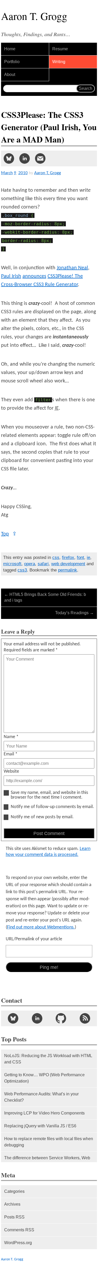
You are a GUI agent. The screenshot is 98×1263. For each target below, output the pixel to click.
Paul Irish (11, 276)
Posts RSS (14, 1217)
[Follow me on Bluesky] (13, 1018)
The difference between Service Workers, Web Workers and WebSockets (47, 1161)
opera (29, 563)
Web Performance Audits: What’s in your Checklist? (41, 1097)
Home (9, 49)
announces (34, 276)
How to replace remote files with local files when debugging (48, 1141)
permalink (67, 570)
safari (43, 563)
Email (11, 754)
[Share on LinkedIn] (24, 158)
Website (11, 771)
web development (68, 563)
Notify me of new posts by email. (42, 817)
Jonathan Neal (72, 268)
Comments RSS (19, 1230)
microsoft (12, 563)
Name (11, 736)
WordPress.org (18, 1242)
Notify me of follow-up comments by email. (52, 807)
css (55, 557)
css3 (22, 570)
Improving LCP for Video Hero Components (44, 1113)
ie (88, 557)
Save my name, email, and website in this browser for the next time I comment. (49, 795)
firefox (68, 557)
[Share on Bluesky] (9, 158)
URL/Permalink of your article (34, 939)
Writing (58, 61)
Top (9, 534)
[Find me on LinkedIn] (37, 1018)
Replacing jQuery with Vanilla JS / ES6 (40, 1126)
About (9, 74)
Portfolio (12, 61)
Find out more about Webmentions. (41, 927)
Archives (12, 1204)
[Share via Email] (40, 158)
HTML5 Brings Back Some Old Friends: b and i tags (45, 597)
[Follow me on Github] (61, 1018)
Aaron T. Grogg (12, 1259)
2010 (23, 173)
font (80, 557)
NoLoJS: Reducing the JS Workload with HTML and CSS (48, 1058)
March (7, 173)
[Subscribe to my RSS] (85, 1018)
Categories (14, 1191)
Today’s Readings (74, 613)
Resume (60, 49)
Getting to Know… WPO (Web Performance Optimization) (44, 1078)
